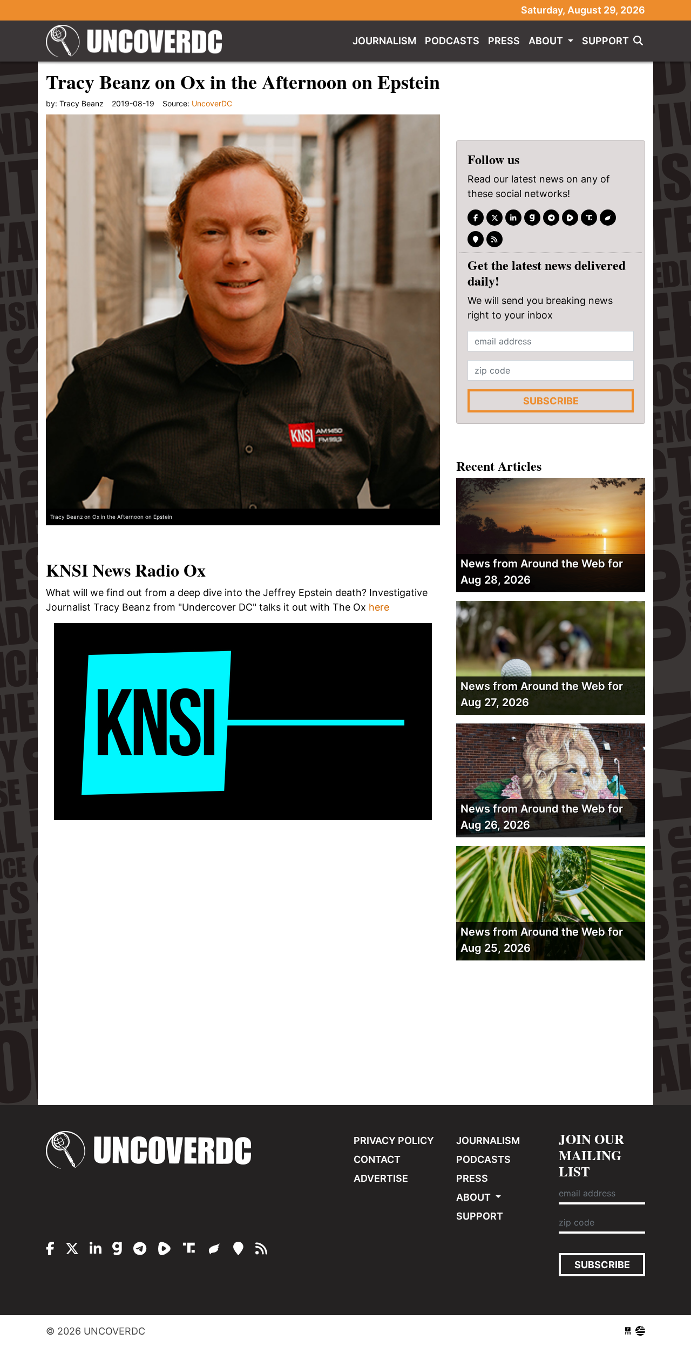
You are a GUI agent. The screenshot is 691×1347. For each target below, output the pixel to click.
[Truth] (589, 217)
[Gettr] (608, 217)
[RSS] (494, 239)
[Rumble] (570, 217)
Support (605, 40)
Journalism (384, 40)
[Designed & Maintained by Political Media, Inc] (628, 1331)
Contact (377, 1159)
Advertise (381, 1178)
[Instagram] (513, 217)
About (547, 40)
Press (504, 40)
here (379, 607)
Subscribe (551, 401)
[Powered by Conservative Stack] (640, 1331)
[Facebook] (476, 217)
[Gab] (532, 217)
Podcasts (452, 40)
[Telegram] (551, 217)
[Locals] (476, 239)
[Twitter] (494, 217)
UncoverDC (137, 41)
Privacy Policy (394, 1140)
